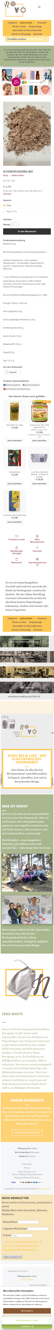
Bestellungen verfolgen (17, 552)
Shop (5, 175)
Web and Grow (43, 1188)
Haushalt (41, 23)
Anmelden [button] (25, 1326)
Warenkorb (16, 562)
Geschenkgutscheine (37, 563)
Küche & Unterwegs (21, 34)
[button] (11, 372)
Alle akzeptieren (27, 1311)
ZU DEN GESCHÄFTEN (27, 1132)
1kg (11, 211)
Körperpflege (35, 27)
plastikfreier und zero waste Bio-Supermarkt (25, 816)
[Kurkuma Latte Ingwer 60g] (14, 501)
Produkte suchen (17, 539)
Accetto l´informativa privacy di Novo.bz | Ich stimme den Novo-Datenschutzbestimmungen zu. (22, 1246)
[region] (27, 1308)
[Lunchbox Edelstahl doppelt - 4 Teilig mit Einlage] (39, 458)
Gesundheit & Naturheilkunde (27, 31)
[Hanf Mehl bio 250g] (14, 411)
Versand (7, 193)
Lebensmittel (26, 23)
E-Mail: (7, 1235)
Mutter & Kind (19, 27)
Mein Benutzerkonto (37, 540)
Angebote (12, 23)
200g (8, 205)
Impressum (27, 1164)
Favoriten (37, 551)
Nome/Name (10, 1222)
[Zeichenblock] (14, 458)
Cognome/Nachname (15, 1228)
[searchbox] (27, 39)
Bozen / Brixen (27, 1279)
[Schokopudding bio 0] (27, 134)
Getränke (37, 34)
